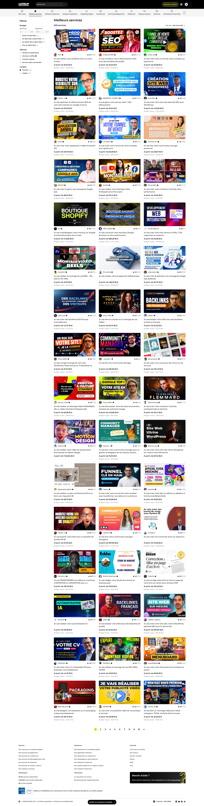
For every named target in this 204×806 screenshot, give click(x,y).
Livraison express (28, 59)
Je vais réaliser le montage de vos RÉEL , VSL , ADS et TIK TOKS (73, 277)
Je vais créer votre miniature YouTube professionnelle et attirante (160, 407)
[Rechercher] (65, 4)
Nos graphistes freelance (83, 752)
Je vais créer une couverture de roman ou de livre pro (163, 364)
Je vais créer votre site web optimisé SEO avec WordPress (164, 103)
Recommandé (178, 25)
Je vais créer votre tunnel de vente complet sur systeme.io (164, 60)
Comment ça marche (137, 749)
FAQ (131, 765)
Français (27, 70)
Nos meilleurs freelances (83, 769)
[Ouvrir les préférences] (181, 4)
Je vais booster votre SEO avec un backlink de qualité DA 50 (74, 538)
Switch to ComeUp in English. (100, 802)
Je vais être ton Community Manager (115, 363)
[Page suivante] (143, 729)
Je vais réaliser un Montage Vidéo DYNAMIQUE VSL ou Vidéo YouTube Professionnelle (74, 407)
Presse (132, 759)
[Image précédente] (101, 40)
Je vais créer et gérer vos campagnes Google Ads (73, 190)
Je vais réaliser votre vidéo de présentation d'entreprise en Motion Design (72, 451)
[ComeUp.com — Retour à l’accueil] (24, 4)
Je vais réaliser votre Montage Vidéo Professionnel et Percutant (114, 190)
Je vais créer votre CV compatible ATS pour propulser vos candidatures (72, 668)
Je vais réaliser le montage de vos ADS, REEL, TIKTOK (118, 668)
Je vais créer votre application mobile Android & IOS (74, 147)
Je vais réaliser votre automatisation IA (71, 624)
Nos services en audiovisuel (28, 756)
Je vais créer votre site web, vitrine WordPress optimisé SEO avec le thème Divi (164, 625)
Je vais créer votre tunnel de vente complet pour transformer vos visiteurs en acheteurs (118, 494)
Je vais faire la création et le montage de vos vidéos (118, 320)
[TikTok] (185, 801)
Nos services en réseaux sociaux (30, 765)
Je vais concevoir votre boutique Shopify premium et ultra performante (116, 234)
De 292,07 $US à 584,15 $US (33, 42)
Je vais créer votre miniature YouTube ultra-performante (163, 190)
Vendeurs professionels (30, 53)
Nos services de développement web (32, 759)
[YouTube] (179, 801)
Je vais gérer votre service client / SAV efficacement (115, 103)
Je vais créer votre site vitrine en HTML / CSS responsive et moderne (163, 234)
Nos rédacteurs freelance (83, 762)
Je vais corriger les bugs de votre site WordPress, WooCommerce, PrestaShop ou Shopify (73, 365)
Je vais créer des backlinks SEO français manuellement (71, 320)
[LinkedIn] (176, 801)
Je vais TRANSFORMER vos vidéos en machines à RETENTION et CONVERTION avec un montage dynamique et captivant (74, 583)
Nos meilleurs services (27, 769)
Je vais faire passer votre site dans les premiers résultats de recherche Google (119, 407)
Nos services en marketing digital (31, 749)
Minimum (23, 28)
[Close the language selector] (114, 802)
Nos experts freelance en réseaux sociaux (89, 765)
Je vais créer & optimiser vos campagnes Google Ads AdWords (165, 277)
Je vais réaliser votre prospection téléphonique (119, 276)
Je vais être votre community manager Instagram (116, 538)
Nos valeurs (134, 752)
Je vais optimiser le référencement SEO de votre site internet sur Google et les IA (72, 103)
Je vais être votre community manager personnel (161, 147)
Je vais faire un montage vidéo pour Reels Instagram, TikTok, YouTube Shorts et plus (162, 712)
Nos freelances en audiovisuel (85, 756)
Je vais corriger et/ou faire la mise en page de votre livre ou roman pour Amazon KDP (163, 581)
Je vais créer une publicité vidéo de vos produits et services (119, 712)
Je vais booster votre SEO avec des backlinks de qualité (119, 625)
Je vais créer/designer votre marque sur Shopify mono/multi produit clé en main (74, 234)
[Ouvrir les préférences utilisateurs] (190, 4)
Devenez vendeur (170, 4)
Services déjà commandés (31, 62)
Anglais (26, 73)
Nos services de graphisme (28, 752)
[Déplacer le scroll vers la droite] (184, 12)
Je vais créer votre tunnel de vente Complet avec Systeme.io (118, 147)
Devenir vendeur (136, 756)
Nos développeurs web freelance (86, 759)
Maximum (38, 28)
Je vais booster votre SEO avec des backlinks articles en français (163, 320)
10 (139, 729)
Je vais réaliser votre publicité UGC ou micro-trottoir (73, 60)
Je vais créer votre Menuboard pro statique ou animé (164, 668)
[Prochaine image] (138, 40)
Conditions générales (44, 801)
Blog (131, 762)
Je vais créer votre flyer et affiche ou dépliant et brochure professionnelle (164, 494)
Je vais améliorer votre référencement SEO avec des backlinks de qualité (117, 60)
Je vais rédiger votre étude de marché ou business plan (117, 581)
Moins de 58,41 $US (30, 35)
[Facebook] (182, 801)
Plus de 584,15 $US (30, 45)
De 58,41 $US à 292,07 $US (33, 39)
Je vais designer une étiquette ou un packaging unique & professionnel (74, 712)
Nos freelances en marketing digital (87, 749)
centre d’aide (176, 780)
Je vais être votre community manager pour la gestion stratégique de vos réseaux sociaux (119, 451)
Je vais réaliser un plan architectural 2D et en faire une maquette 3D (73, 494)
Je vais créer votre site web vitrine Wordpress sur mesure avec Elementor (163, 451)
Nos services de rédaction (28, 762)
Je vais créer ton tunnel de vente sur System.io (164, 537)
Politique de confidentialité (63, 801)
